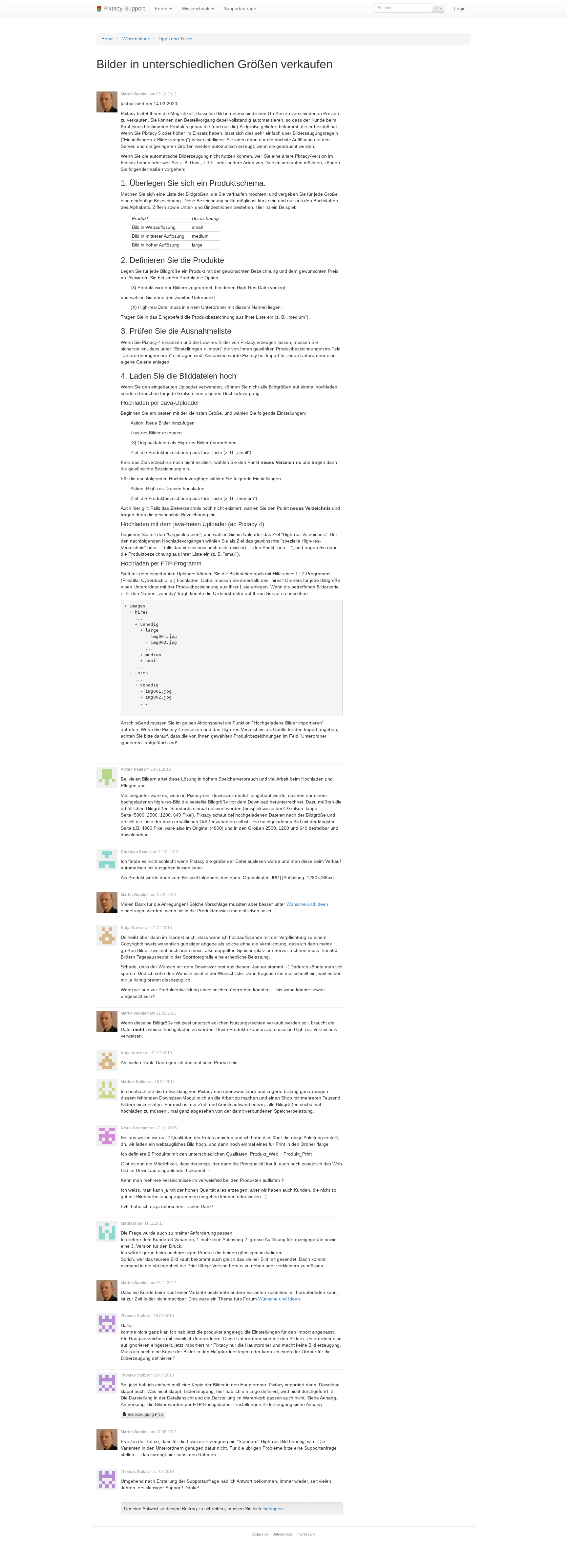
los (438, 8)
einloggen (272, 1508)
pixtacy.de (260, 1534)
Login (460, 8)
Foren (162, 8)
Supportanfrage (240, 8)
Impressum (306, 1534)
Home (107, 38)
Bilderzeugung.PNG (145, 1414)
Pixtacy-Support (123, 8)
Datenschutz (282, 1534)
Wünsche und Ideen (307, 904)
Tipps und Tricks (175, 38)
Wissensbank (196, 8)
